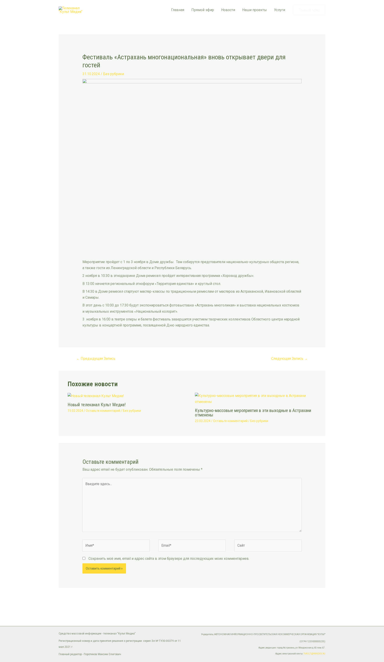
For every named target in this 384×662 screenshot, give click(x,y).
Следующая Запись (289, 358)
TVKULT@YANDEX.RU (314, 653)
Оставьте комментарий (103, 410)
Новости (228, 10)
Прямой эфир (202, 10)
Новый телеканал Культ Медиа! (97, 404)
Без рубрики (113, 74)
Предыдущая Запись (95, 358)
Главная (177, 10)
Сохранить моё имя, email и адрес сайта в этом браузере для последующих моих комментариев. (168, 558)
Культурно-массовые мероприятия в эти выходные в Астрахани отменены (253, 413)
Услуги (279, 10)
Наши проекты (254, 10)
